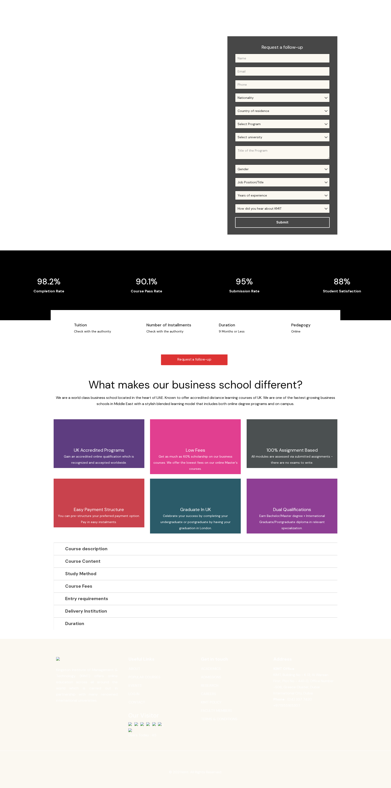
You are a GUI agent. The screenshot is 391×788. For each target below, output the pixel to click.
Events (135, 685)
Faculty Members (216, 710)
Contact (137, 702)
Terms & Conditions (219, 719)
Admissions (211, 677)
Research (209, 685)
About (134, 668)
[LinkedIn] (198, 780)
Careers (208, 693)
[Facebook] (186, 780)
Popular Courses (144, 677)
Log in (134, 693)
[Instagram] (204, 780)
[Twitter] (192, 780)
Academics (211, 668)
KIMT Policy (211, 702)
